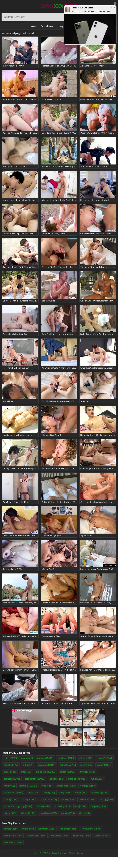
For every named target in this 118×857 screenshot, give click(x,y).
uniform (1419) (45, 757)
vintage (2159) (88, 785)
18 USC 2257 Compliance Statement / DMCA (54, 853)
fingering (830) (98, 806)
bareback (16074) (13, 792)
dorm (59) (84, 813)
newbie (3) (9, 785)
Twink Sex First (101, 835)
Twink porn (28, 828)
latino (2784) (85, 757)
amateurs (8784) (99, 792)
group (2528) (25, 806)
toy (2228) (80, 806)
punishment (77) (48, 813)
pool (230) (49, 792)
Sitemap (80, 853)
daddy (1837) (104, 764)
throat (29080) (67, 771)
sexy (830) (64, 792)
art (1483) (26, 771)
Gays (59, 6)
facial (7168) (10, 799)
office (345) (10, 813)
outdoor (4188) (66, 757)
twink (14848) (87, 771)
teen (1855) (86, 764)
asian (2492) (10, 757)
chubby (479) (11, 764)
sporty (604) (68, 799)
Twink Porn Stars (13, 835)
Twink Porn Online (90, 828)
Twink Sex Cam (81, 835)
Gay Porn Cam (46, 828)
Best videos (47, 26)
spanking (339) (63, 806)
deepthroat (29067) (34, 778)
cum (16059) (68, 813)
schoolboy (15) (68, 764)
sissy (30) (9, 806)
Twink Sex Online (13, 842)
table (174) (33, 792)
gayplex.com (10, 828)
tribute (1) (28, 764)
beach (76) (80, 792)
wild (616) (47, 785)
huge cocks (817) (77, 778)
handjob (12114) (28, 785)
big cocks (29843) (45, 771)
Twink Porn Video (58, 835)
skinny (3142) (28, 813)
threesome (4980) (66, 785)
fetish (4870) (43, 806)
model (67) (27, 757)
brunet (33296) (12, 778)
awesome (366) (87, 799)
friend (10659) (104, 757)
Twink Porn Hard (67, 828)
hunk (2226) (97, 778)
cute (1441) (10, 771)
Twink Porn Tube (35, 835)
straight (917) (29, 799)
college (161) (57, 778)
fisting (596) (106, 799)
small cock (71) (49, 799)
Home (33, 26)
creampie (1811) (46, 764)
